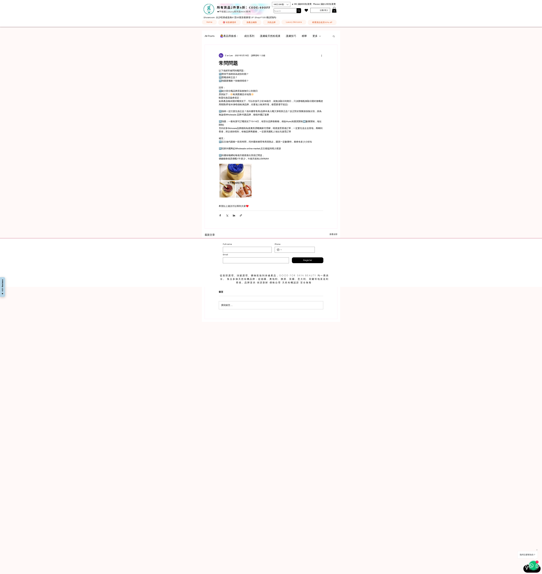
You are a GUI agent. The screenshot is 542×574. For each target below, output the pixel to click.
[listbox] (281, 4)
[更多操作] (321, 55)
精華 (304, 36)
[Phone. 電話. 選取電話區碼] (279, 249)
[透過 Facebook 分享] (220, 215)
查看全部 (333, 234)
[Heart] (306, 10)
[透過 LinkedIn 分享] (234, 215)
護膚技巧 (291, 36)
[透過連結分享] (241, 215)
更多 (315, 36)
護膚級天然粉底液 (270, 36)
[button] (281, 4)
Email (225, 255)
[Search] (299, 10)
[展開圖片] (236, 181)
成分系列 (249, 36)
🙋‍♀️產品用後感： (229, 36)
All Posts (210, 36)
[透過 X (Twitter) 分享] (227, 215)
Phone (277, 244)
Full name (227, 244)
